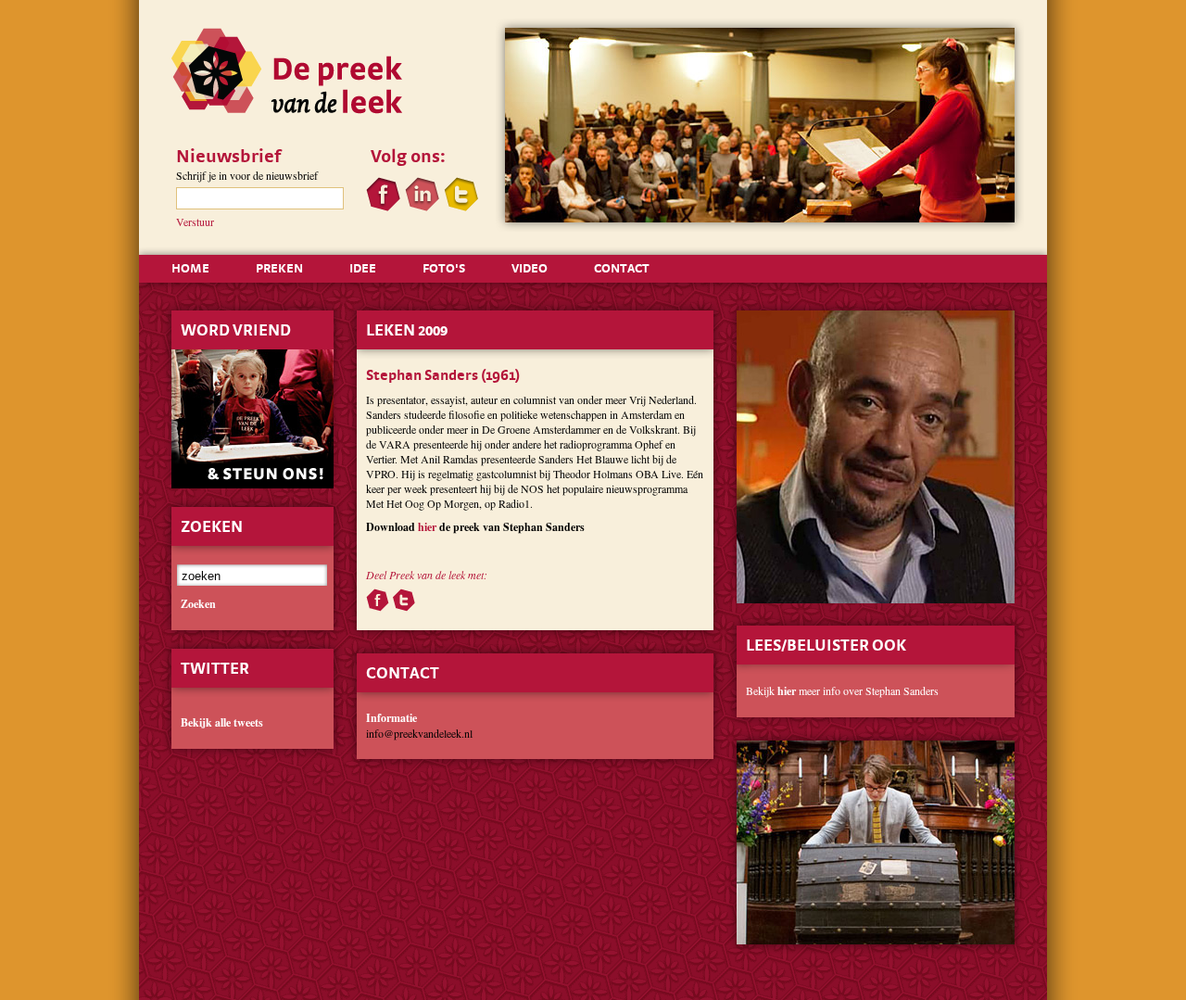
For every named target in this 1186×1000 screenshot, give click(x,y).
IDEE (362, 267)
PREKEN (279, 267)
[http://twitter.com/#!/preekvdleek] (461, 206)
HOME (190, 267)
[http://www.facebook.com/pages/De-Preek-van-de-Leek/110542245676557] (383, 206)
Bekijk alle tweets (222, 722)
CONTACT (622, 267)
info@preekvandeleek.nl (419, 733)
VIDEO (529, 267)
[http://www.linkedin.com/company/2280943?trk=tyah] (422, 206)
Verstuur (195, 221)
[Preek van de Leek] (286, 109)
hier (427, 527)
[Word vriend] (252, 493)
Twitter (215, 667)
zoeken (198, 604)
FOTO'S (444, 267)
